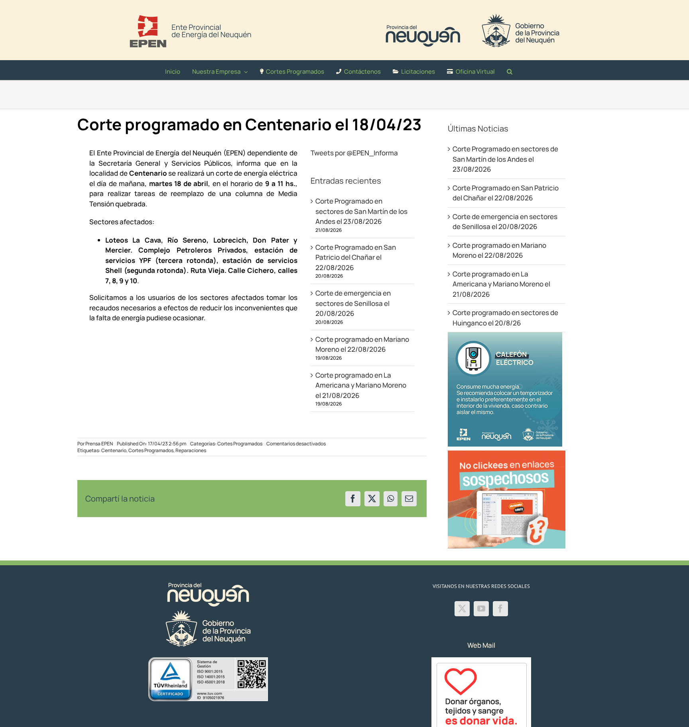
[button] (509, 70)
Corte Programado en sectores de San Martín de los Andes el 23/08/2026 (361, 211)
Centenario (113, 450)
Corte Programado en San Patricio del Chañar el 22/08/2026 (355, 257)
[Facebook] (352, 498)
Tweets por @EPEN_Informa (354, 152)
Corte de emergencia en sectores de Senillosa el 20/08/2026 (353, 303)
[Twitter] (462, 608)
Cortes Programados (239, 443)
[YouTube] (481, 608)
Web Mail (481, 645)
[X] (372, 498)
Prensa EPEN (99, 443)
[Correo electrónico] (409, 498)
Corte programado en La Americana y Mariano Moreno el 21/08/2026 (360, 385)
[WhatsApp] (391, 498)
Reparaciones (190, 450)
